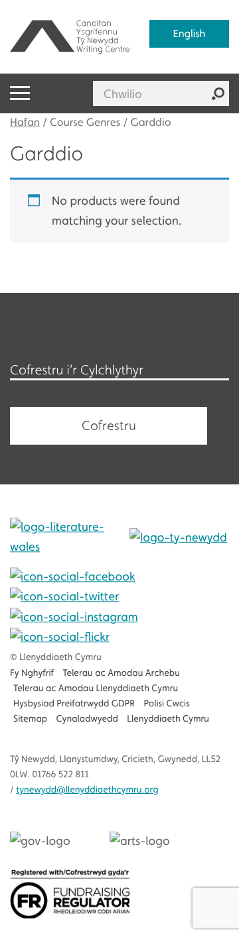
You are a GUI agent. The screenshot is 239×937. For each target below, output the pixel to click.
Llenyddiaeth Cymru (168, 719)
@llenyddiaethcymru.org (87, 790)
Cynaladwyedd (87, 719)
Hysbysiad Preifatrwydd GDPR (74, 703)
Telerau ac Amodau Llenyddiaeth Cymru (95, 688)
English (189, 33)
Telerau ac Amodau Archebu (121, 673)
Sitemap (30, 719)
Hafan (25, 122)
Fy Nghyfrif (32, 673)
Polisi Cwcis (166, 703)
